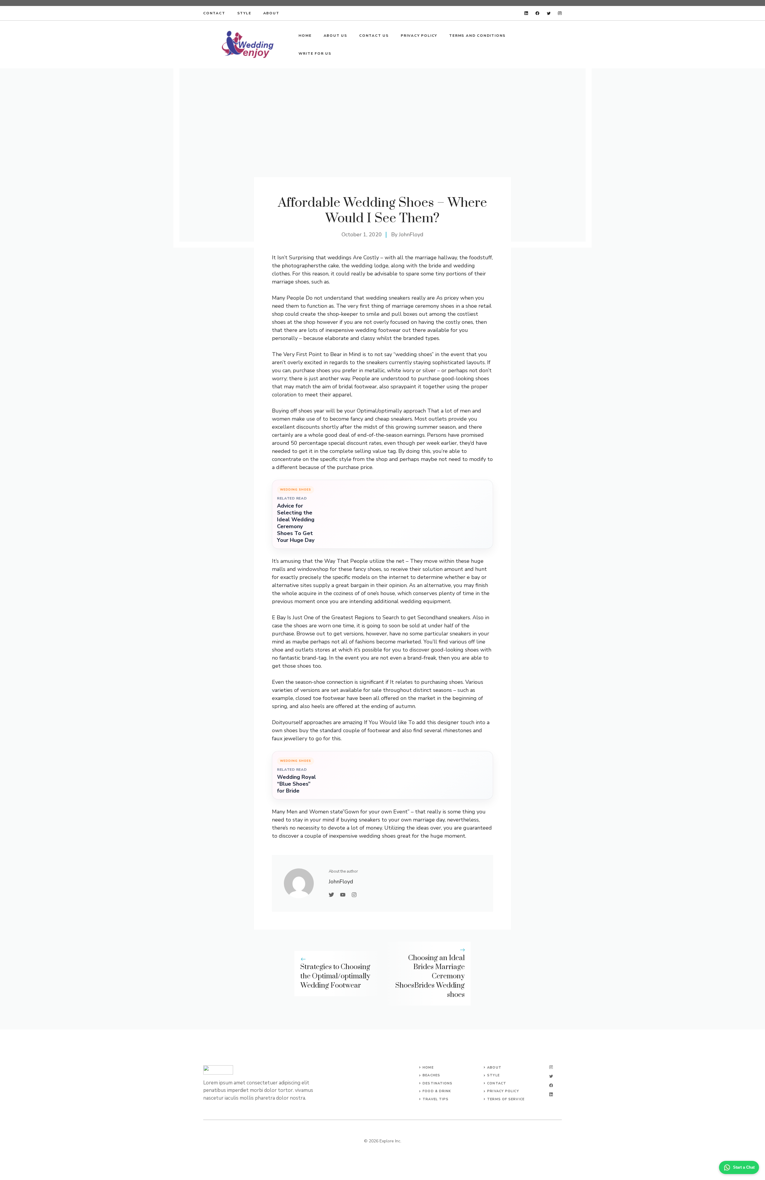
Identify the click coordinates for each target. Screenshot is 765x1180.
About (271, 13)
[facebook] (537, 13)
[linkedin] (526, 13)
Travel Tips (436, 1099)
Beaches (431, 1075)
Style (244, 13)
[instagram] (560, 13)
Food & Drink (437, 1091)
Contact (214, 13)
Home (305, 35)
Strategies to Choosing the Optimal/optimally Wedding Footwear (335, 976)
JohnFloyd (411, 234)
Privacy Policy (419, 35)
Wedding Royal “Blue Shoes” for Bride (296, 784)
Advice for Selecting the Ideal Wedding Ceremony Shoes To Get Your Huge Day (295, 523)
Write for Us (315, 53)
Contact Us (374, 35)
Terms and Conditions (477, 35)
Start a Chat (744, 1167)
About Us (335, 35)
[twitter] (549, 13)
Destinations (437, 1083)
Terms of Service (505, 1099)
